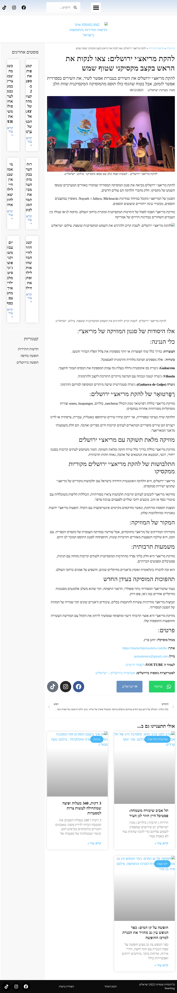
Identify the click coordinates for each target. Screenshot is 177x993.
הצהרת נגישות (66, 986)
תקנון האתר (110, 986)
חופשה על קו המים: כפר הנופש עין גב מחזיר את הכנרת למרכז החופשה (145, 932)
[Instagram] (14, 7)
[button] (96, 7)
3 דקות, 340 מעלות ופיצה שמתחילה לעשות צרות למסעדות (81, 808)
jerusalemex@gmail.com (151, 656)
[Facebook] (24, 7)
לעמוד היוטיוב (135, 665)
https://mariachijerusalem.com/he (144, 648)
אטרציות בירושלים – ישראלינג (115, 673)
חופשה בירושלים (27, 362)
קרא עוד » (161, 843)
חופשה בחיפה (29, 356)
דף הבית (171, 48)
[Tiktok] (4, 7)
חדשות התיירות (156, 48)
